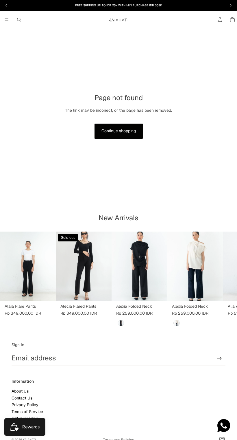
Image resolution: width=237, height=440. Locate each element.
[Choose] (47, 292)
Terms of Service (27, 411)
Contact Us (22, 397)
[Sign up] (219, 358)
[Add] (158, 292)
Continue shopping (118, 130)
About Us (20, 391)
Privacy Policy (25, 404)
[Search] (19, 19)
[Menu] (6, 19)
